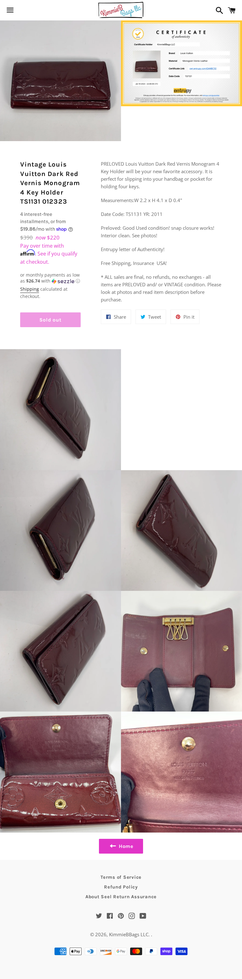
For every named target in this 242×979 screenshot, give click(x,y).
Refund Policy (121, 887)
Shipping (29, 289)
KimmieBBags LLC (128, 934)
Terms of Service (121, 877)
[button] (50, 278)
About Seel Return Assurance (121, 896)
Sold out (50, 320)
